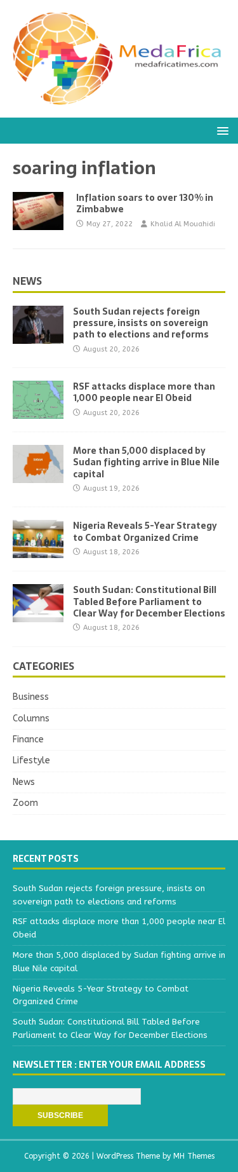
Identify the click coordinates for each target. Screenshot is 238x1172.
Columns (31, 718)
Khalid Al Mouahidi (182, 224)
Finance (28, 739)
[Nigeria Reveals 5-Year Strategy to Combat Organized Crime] (38, 550)
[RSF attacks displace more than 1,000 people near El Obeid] (38, 411)
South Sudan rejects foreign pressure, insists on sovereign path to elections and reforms (141, 322)
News (27, 281)
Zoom (25, 803)
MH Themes (194, 1156)
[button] (220, 130)
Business (31, 697)
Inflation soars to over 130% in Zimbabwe (144, 203)
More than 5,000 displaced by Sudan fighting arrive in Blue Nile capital (146, 462)
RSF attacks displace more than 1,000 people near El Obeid (144, 392)
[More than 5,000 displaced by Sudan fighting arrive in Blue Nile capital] (38, 475)
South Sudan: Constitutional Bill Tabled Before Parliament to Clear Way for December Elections (149, 601)
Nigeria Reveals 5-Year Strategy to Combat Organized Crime (145, 531)
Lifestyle (31, 760)
